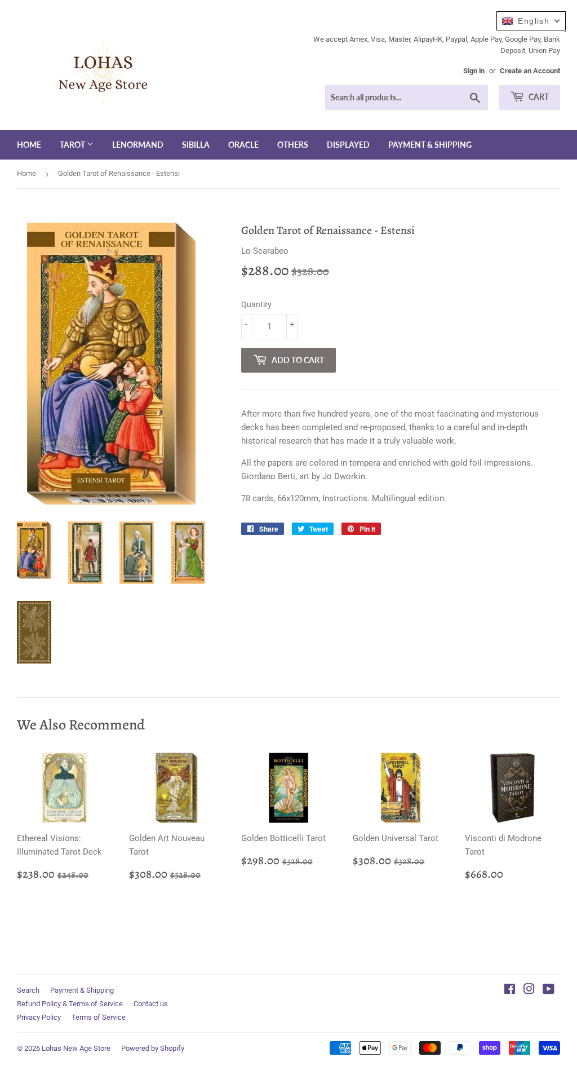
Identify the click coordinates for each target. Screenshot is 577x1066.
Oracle (243, 144)
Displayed (348, 144)
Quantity (256, 304)
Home (29, 144)
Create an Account (530, 71)
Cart (538, 96)
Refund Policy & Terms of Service (70, 1003)
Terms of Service (99, 1017)
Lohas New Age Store (76, 1048)
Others (292, 144)
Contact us (151, 1003)
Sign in (474, 71)
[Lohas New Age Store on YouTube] (548, 990)
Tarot (73, 144)
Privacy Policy (39, 1017)
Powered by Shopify (152, 1048)
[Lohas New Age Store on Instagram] (529, 990)
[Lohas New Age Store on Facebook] (510, 990)
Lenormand (137, 144)
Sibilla (196, 144)
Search (28, 990)
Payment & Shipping (430, 144)
